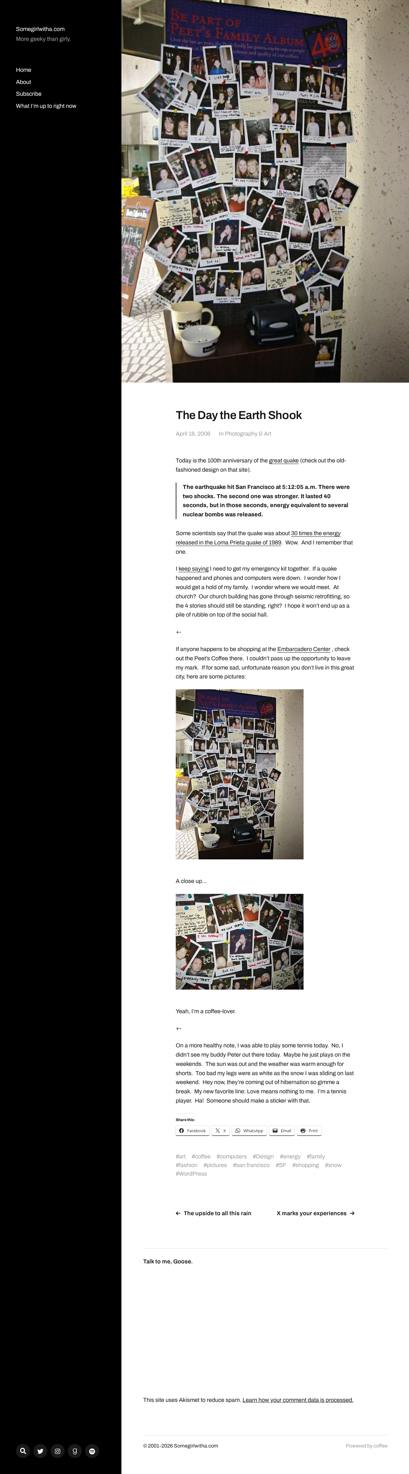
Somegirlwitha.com (40, 29)
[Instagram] (57, 1451)
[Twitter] (40, 1451)
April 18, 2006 (193, 433)
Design (265, 1156)
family (317, 1156)
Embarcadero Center (303, 649)
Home (23, 70)
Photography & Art (248, 433)
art (182, 1156)
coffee (203, 1156)
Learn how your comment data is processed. (298, 1400)
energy (292, 1156)
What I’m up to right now (46, 106)
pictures (217, 1165)
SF (282, 1165)
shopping (307, 1165)
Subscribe (29, 94)
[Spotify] (92, 1451)
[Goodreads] (75, 1451)
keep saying (194, 568)
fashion (188, 1165)
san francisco (253, 1165)
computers (233, 1156)
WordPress (193, 1174)
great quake (284, 460)
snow (335, 1165)
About (23, 82)
